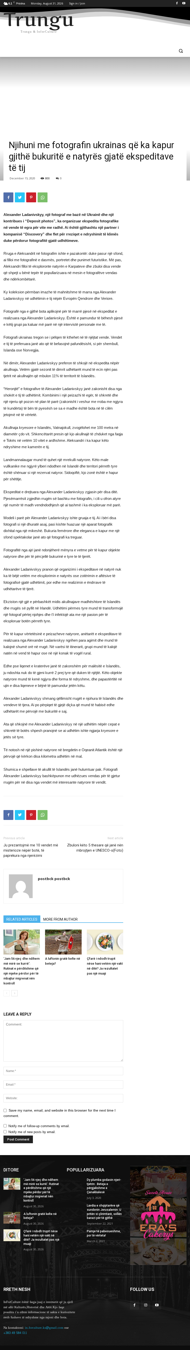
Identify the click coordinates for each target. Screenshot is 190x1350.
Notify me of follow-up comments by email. (39, 1126)
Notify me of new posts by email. (32, 1132)
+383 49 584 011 (15, 1333)
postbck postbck (54, 878)
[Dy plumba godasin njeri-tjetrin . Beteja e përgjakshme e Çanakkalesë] (75, 1184)
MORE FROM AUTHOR (60, 919)
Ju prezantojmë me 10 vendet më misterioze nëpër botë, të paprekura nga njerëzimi (30, 850)
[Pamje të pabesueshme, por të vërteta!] (75, 1235)
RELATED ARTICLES (21, 919)
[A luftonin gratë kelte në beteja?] (63, 942)
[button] (181, 51)
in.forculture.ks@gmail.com (44, 1328)
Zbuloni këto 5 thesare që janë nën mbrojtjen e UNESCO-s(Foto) (95, 848)
